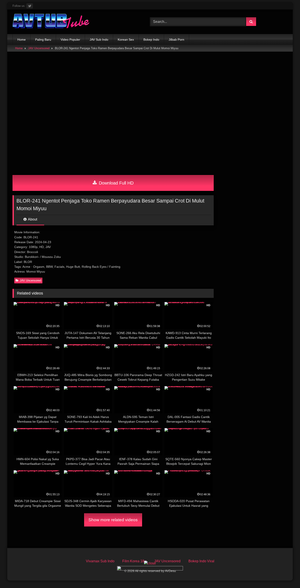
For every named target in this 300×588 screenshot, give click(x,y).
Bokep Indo (151, 39)
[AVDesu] (51, 22)
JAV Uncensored (38, 48)
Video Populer (70, 39)
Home (21, 39)
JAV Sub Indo (99, 39)
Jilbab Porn (176, 39)
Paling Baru (43, 39)
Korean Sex (126, 39)
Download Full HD (116, 183)
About (32, 219)
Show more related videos (113, 519)
